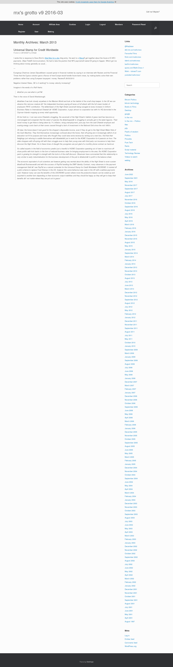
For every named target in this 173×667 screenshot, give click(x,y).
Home (20, 24)
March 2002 (129, 578)
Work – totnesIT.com (133, 71)
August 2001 (130, 603)
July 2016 (128, 213)
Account (36, 24)
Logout (103, 24)
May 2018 (128, 181)
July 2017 (128, 195)
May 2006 (128, 414)
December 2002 (131, 546)
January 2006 (130, 428)
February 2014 (130, 260)
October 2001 (130, 596)
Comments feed (131, 642)
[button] (155, 28)
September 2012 (131, 299)
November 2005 (131, 435)
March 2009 (129, 353)
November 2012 (131, 296)
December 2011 (131, 321)
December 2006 (131, 396)
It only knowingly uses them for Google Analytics (95, 2)
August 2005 (130, 446)
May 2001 (128, 614)
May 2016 (128, 217)
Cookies (72, 24)
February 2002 (130, 582)
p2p (126, 128)
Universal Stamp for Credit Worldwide (36, 50)
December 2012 (131, 292)
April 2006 (129, 417)
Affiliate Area (54, 24)
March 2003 (129, 535)
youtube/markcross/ (132, 75)
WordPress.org (130, 646)
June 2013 (129, 285)
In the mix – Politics (132, 121)
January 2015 (130, 249)
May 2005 (128, 453)
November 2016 (131, 199)
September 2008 (131, 360)
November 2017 (131, 185)
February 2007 (130, 389)
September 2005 (131, 442)
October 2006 (130, 403)
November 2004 (131, 471)
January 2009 (130, 356)
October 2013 (130, 274)
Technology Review (132, 153)
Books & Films (130, 106)
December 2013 (131, 267)
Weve (81, 58)
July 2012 (128, 306)
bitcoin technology (132, 103)
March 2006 (129, 421)
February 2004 (130, 496)
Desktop (128, 110)
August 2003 (130, 517)
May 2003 (128, 528)
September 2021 (131, 178)
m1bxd (33, 53)
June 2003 (129, 525)
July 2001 (128, 607)
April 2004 (129, 489)
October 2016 (130, 203)
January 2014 (130, 264)
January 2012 (130, 317)
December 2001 (131, 589)
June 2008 (129, 371)
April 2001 (129, 618)
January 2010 (130, 346)
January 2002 (130, 585)
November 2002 (131, 550)
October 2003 (130, 510)
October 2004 (130, 474)
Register (21, 31)
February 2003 (130, 539)
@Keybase (129, 46)
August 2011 (130, 331)
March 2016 (129, 224)
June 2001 (129, 610)
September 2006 (131, 407)
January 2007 (130, 392)
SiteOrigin (90, 662)
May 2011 (128, 339)
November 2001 (131, 593)
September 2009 (131, 349)
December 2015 (131, 235)
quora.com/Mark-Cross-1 (134, 67)
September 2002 (131, 557)
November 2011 (131, 324)
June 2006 (129, 410)
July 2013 (128, 281)
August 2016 (130, 210)
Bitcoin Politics (131, 99)
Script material (130, 149)
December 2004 (131, 467)
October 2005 (130, 439)
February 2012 (130, 314)
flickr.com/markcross (133, 57)
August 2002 (130, 560)
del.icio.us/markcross (133, 49)
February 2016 (130, 228)
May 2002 (128, 571)
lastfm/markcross (131, 64)
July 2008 (128, 367)
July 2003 (128, 521)
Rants (127, 146)
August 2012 (130, 303)
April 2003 (129, 532)
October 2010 (130, 342)
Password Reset (139, 24)
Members (119, 24)
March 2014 (129, 256)
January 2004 (130, 500)
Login (87, 24)
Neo (126, 124)
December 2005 (131, 432)
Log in (127, 635)
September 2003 (131, 514)
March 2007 (129, 385)
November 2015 (131, 238)
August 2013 (130, 278)
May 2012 (128, 310)
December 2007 (131, 381)
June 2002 (129, 567)
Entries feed (129, 639)
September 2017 (131, 188)
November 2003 (131, 507)
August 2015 (130, 242)
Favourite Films (131, 53)
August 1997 (130, 621)
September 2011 (131, 328)
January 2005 (130, 464)
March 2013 (129, 288)
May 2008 (128, 374)
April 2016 (129, 221)
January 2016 (130, 231)
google (127, 114)
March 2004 (129, 492)
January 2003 (130, 542)
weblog (127, 160)
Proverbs (128, 139)
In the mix (129, 117)
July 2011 (128, 335)
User (36, 31)
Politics (128, 135)
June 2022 (129, 174)
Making (51, 31)
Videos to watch (131, 156)
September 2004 (131, 478)
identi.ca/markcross (132, 60)
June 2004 (129, 482)
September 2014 (131, 253)
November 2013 (131, 271)
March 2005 (129, 457)
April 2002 (129, 575)
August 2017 (130, 192)
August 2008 (130, 364)
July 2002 (128, 564)
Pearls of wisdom (131, 131)
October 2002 (130, 553)
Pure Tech (129, 142)
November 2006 (131, 399)
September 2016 (131, 206)
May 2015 (128, 246)
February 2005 (130, 460)
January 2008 (130, 378)
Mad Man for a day (52, 58)
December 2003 (131, 503)
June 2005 (129, 449)
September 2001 (131, 600)
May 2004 (128, 485)
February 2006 (130, 424)
